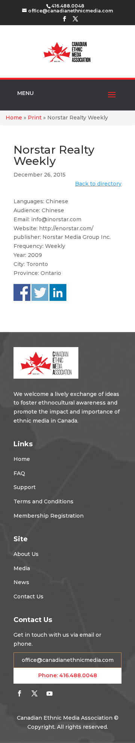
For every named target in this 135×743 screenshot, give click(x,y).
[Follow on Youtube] (50, 693)
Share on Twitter (40, 292)
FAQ (19, 473)
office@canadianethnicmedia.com (68, 660)
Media (22, 568)
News (21, 582)
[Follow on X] (34, 693)
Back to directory (98, 183)
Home (14, 117)
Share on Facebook (22, 292)
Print (35, 117)
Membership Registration (49, 515)
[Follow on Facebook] (20, 693)
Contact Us (29, 596)
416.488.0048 (78, 675)
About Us (26, 554)
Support (25, 487)
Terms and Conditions (44, 501)
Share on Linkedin (58, 292)
